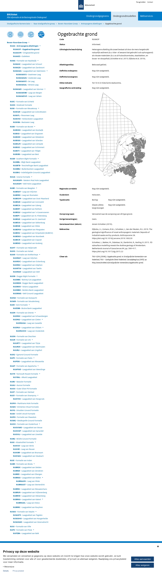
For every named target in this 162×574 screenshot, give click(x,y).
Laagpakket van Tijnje (26, 343)
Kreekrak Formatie (21, 105)
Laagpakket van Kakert (27, 499)
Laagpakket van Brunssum (28, 452)
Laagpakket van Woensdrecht (30, 522)
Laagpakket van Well (26, 272)
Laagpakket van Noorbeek (28, 236)
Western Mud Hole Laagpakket (31, 180)
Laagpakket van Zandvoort (28, 67)
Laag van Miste (28, 481)
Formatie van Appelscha (23, 366)
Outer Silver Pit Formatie (23, 388)
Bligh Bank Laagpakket (26, 162)
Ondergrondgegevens (97, 16)
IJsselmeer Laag (28, 74)
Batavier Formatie (20, 381)
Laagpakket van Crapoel (27, 240)
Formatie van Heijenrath (23, 248)
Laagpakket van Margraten (29, 229)
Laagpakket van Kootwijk (28, 130)
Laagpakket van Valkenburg (29, 222)
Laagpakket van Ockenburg (29, 261)
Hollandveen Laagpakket (28, 119)
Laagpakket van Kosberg (27, 243)
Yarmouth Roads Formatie (24, 374)
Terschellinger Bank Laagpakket (30, 165)
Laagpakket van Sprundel (28, 431)
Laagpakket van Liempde (28, 144)
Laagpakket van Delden (27, 467)
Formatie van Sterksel (22, 392)
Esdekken (21, 56)
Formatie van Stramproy (23, 395)
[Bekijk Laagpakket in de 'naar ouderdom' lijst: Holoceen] (20, 34)
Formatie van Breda (21, 464)
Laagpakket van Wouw (27, 427)
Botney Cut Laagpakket (27, 279)
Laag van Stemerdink (30, 484)
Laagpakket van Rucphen (28, 507)
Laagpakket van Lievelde (27, 434)
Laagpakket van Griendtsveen (29, 112)
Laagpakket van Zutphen (28, 265)
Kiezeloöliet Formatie (22, 442)
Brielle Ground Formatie (23, 439)
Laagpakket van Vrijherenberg (30, 492)
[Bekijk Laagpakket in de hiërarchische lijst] (10, 34)
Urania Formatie (20, 177)
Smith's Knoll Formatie (22, 413)
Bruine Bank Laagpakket (27, 308)
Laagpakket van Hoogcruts (28, 399)
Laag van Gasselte (29, 323)
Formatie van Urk (20, 340)
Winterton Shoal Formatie (24, 407)
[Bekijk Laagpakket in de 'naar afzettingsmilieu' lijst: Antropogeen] (31, 34)
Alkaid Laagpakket (25, 377)
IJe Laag (25, 81)
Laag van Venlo (23, 446)
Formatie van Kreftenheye (24, 254)
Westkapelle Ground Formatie (26, 420)
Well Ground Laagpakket (28, 293)
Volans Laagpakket (25, 286)
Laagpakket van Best (26, 154)
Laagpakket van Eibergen (27, 474)
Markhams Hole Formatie (24, 403)
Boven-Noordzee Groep (68, 23)
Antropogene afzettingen (91, 23)
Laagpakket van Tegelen (28, 515)
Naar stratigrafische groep (44, 23)
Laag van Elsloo (28, 503)
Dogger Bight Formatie (22, 276)
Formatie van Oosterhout (24, 424)
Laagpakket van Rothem (27, 209)
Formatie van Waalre (22, 511)
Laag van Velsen (29, 96)
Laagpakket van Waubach (28, 456)
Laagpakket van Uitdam (27, 327)
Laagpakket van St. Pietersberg (30, 216)
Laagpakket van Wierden (28, 140)
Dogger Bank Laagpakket (28, 283)
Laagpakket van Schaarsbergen (30, 316)
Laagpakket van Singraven (28, 133)
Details (6, 571)
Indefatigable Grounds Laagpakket (31, 172)
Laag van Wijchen (25, 191)
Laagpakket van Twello (27, 268)
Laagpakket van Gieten (27, 319)
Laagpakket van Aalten (27, 477)
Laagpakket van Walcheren (29, 71)
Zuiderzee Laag (28, 78)
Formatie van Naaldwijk (23, 60)
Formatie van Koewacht (23, 298)
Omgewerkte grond (26, 53)
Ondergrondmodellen (124, 16)
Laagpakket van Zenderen (28, 471)
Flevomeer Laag (23, 115)
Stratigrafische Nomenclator (18, 23)
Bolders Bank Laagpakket (28, 290)
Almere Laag (27, 85)
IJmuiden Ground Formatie (24, 410)
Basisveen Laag (23, 122)
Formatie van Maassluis (23, 417)
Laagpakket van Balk (26, 533)
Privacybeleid (18, 571)
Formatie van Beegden (22, 188)
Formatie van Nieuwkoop (23, 108)
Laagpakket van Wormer (28, 89)
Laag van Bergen (29, 93)
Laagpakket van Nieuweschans (30, 489)
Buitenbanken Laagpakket (28, 169)
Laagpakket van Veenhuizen (29, 347)
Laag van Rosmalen (25, 195)
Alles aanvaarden (142, 559)
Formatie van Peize (21, 530)
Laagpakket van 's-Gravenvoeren (31, 212)
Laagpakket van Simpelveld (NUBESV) (33, 233)
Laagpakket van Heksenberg (29, 496)
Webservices (146, 16)
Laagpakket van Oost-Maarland (31, 198)
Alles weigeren (142, 565)
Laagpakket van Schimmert (28, 147)
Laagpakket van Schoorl (27, 64)
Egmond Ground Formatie (24, 354)
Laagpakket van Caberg (27, 205)
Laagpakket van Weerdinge (29, 369)
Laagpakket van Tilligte (26, 151)
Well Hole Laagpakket (27, 184)
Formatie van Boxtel (21, 126)
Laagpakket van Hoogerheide (30, 518)
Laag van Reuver (24, 449)
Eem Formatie (19, 305)
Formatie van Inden (21, 460)
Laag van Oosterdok (30, 331)
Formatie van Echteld (22, 101)
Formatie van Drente (22, 312)
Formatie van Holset (21, 251)
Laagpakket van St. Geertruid (29, 219)
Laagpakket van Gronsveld (28, 202)
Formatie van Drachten (23, 336)
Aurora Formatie (20, 385)
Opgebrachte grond (26, 49)
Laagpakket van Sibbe (26, 226)
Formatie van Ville (20, 526)
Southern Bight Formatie (23, 158)
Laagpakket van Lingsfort (27, 350)
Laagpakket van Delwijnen (28, 137)
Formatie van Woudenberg (24, 301)
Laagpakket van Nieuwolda (28, 361)
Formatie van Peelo (21, 358)
